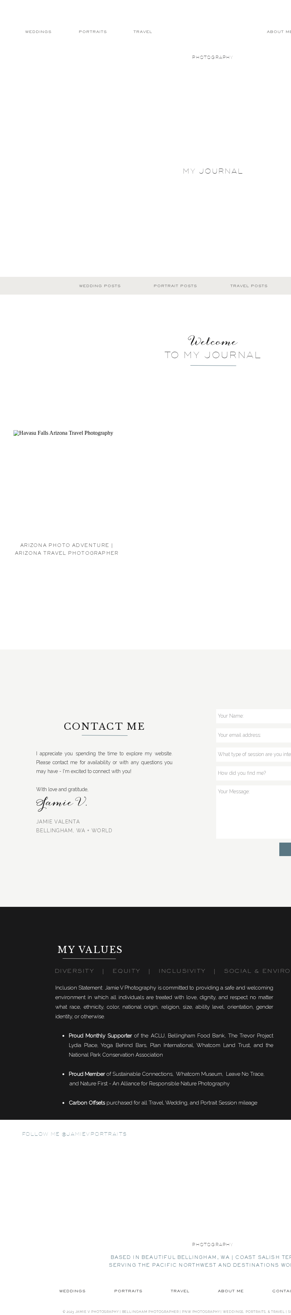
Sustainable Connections (142, 1074)
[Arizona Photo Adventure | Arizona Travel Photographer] (66, 483)
